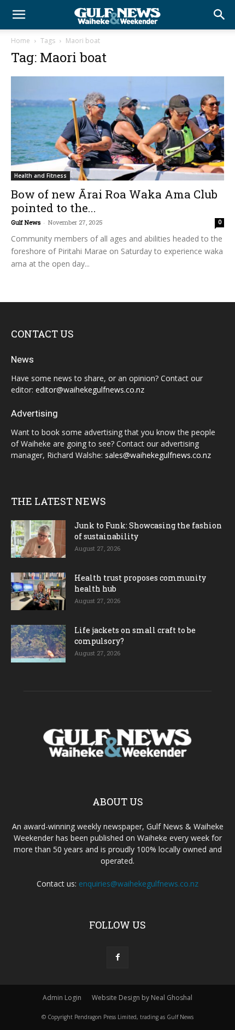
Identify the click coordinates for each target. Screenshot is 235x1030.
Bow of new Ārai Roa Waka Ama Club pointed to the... (114, 200)
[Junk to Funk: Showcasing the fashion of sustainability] (38, 539)
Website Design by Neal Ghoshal (142, 997)
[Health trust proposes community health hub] (38, 591)
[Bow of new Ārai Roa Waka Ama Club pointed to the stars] (117, 128)
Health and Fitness (40, 175)
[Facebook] (117, 957)
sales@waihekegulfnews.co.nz (158, 455)
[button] (18, 14)
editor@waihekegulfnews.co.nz (90, 389)
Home (20, 40)
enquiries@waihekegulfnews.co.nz (138, 883)
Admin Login (62, 997)
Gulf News (25, 222)
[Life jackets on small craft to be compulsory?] (38, 643)
